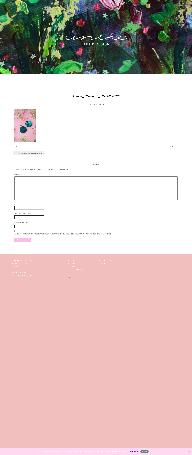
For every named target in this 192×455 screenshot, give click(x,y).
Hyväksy (145, 451)
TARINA (71, 267)
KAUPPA (63, 79)
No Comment (174, 147)
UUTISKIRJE (103, 264)
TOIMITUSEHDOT (19, 272)
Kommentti (20, 174)
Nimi (16, 204)
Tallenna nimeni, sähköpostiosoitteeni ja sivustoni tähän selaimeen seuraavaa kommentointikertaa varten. (63, 234)
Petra (19, 147)
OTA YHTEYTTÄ (99, 79)
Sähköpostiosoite (23, 213)
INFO (53, 79)
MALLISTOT (76, 79)
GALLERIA (86, 79)
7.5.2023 (101, 104)
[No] (189, 452)
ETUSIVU (72, 264)
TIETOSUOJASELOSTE (21, 275)
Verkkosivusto (21, 222)
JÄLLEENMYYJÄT (75, 270)
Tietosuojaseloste (133, 451)
